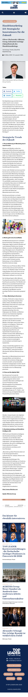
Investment (20, 602)
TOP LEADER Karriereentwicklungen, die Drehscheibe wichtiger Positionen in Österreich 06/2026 (14, 551)
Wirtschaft (12, 603)
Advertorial (5, 602)
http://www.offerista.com (10, 489)
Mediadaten (8, 674)
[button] (2, 12)
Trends (12, 49)
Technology (5, 49)
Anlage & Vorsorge (12, 602)
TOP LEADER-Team (14, 670)
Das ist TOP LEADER (14, 665)
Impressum (10, 678)
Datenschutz (19, 674)
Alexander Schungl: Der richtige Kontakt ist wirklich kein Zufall (13, 633)
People (13, 559)
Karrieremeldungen (7, 559)
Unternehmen (5, 603)
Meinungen (5, 639)
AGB (19, 678)
